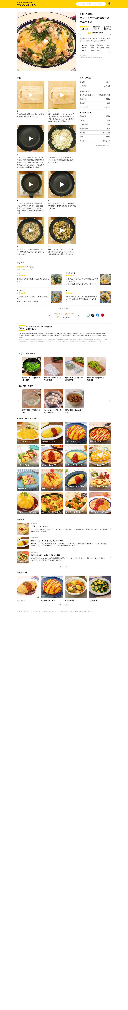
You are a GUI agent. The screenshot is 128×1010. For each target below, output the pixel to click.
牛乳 (81, 136)
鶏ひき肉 (83, 99)
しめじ (82, 120)
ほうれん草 (84, 124)
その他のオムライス (49, 611)
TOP (18, 611)
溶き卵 (82, 82)
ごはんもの (26, 611)
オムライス (36, 611)
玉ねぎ (82, 103)
